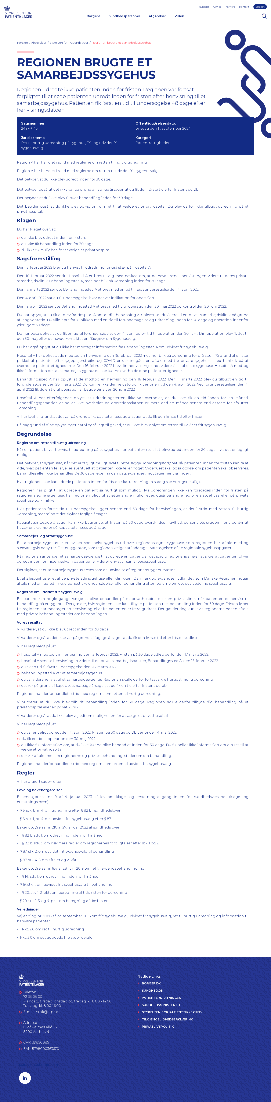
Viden (179, 16)
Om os (217, 6)
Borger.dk (151, 983)
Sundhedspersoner (124, 16)
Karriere (230, 6)
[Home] (18, 11)
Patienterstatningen (161, 998)
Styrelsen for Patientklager (69, 42)
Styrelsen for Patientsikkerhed (172, 1012)
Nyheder (204, 6)
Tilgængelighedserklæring (167, 1019)
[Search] (264, 16)
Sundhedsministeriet (161, 1005)
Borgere (93, 16)
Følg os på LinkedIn (38, 1065)
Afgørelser (157, 16)
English (260, 6)
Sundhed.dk (152, 990)
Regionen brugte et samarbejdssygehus (121, 42)
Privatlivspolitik (158, 1026)
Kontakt (244, 6)
